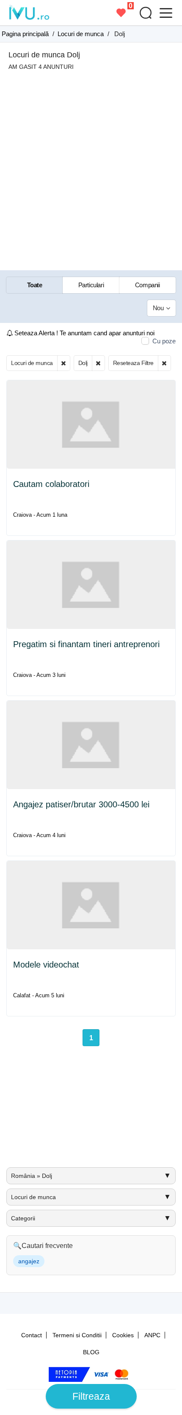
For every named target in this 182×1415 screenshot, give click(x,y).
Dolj (83, 362)
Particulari (91, 285)
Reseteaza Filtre (133, 362)
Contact (31, 1335)
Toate (34, 285)
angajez (28, 1261)
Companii (147, 285)
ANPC (152, 1335)
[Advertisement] (91, 166)
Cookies (123, 1335)
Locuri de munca (32, 362)
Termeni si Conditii (77, 1335)
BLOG (91, 1352)
